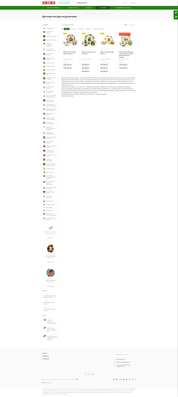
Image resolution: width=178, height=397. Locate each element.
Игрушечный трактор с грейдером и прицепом (52, 338)
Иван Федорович (51, 280)
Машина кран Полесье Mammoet (48, 303)
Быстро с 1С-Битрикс (71, 379)
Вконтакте (85, 374)
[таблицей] (135, 25)
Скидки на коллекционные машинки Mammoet (49, 296)
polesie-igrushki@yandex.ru (123, 362)
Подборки (45, 356)
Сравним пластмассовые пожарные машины (51, 322)
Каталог (44, 353)
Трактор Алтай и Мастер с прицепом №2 (52, 330)
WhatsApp (92, 374)
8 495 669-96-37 (82, 3)
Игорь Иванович (50, 256)
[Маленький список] (124, 25)
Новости (44, 290)
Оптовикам (45, 358)
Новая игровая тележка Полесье (49, 310)
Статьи (44, 315)
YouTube (89, 374)
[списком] (133, 25)
